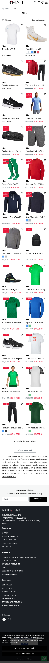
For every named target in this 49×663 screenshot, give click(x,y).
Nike (4, 46)
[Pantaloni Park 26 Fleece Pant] (3, 431)
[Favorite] (39, 2)
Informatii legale (9, 574)
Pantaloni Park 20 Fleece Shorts (35, 151)
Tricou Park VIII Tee (33, 118)
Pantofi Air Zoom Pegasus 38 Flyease (12, 359)
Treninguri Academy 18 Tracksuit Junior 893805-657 (35, 85)
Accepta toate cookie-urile (25, 648)
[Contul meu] (42, 2)
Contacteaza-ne (9, 561)
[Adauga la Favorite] (22, 25)
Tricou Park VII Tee (9, 49)
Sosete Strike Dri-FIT (10, 184)
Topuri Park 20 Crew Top (35, 323)
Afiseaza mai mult (25, 450)
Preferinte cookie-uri (24, 659)
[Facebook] (4, 619)
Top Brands (5, 9)
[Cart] (46, 2)
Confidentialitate (10, 540)
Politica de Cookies (10, 543)
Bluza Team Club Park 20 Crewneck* (35, 217)
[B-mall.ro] (17, 2)
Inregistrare (8, 588)
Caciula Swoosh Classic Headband (11, 151)
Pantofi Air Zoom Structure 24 (12, 118)
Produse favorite (10, 595)
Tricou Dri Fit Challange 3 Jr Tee (12, 323)
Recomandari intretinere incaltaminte (19, 557)
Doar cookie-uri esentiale (24, 653)
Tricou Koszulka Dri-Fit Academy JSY (34, 392)
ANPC (4, 567)
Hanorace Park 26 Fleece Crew (35, 184)
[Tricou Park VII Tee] (13, 34)
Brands (5, 533)
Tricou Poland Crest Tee (34, 359)
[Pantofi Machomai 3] (36, 34)
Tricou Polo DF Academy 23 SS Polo (35, 290)
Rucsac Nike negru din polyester (34, 253)
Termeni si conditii (10, 536)
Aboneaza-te (38, 499)
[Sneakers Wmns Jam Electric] (13, 70)
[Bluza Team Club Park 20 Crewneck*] (27, 220)
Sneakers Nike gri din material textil (10, 290)
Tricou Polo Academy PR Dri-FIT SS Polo (12, 392)
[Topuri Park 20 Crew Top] (27, 326)
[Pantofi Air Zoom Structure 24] (13, 103)
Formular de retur (10, 605)
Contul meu (7, 585)
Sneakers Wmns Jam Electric (10, 85)
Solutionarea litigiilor (12, 571)
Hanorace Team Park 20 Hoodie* (11, 217)
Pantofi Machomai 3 (33, 49)
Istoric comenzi (9, 592)
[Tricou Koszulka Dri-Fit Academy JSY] (27, 395)
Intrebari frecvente (11, 564)
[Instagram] (10, 619)
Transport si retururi (12, 602)
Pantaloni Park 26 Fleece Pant (12, 428)
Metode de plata (9, 599)
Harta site (6, 547)
